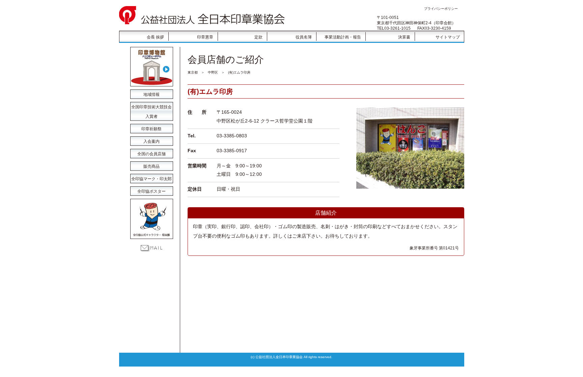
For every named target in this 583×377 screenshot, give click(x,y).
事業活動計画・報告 (343, 37)
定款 (258, 37)
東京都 (193, 72)
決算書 (404, 37)
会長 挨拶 (155, 37)
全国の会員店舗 (151, 154)
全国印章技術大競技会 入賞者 (151, 108)
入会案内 (151, 141)
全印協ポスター (151, 191)
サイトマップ (448, 37)
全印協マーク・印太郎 (151, 179)
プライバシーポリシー (441, 8)
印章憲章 (205, 37)
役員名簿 (304, 37)
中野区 (213, 72)
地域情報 (151, 94)
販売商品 (151, 166)
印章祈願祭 (151, 129)
